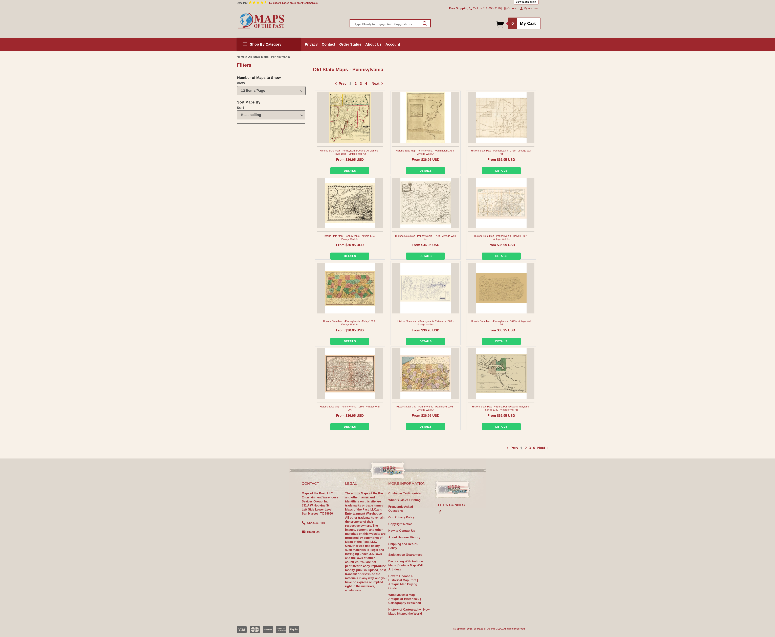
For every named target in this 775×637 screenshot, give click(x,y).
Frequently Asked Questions (400, 508)
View (241, 83)
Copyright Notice (400, 524)
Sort (240, 108)
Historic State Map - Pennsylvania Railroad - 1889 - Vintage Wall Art (425, 323)
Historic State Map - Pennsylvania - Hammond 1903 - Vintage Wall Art (425, 408)
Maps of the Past (486, 628)
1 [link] (350, 83)
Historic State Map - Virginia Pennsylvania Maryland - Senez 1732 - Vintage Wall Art (501, 408)
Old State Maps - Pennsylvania (269, 56)
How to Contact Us (401, 530)
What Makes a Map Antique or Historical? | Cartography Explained (404, 599)
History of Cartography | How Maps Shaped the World (409, 611)
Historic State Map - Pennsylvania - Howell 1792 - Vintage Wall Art (501, 238)
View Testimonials (526, 2)
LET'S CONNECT (452, 505)
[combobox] (390, 23)
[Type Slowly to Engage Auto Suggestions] (425, 23)
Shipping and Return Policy (403, 546)
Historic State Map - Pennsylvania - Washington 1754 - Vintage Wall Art (425, 152)
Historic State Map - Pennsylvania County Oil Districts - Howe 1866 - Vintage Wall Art (350, 152)
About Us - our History (404, 537)
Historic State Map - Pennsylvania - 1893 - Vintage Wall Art (501, 323)
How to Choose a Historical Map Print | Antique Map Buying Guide (403, 582)
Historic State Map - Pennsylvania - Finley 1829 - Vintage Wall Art (349, 323)
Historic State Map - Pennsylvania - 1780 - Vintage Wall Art (425, 238)
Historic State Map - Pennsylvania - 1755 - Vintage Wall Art (501, 152)
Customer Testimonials (404, 493)
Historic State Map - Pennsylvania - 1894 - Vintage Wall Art (349, 408)
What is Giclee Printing (404, 500)
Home (241, 56)
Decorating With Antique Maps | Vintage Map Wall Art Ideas (405, 565)
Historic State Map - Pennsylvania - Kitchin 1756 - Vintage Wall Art (350, 238)
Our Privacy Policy (401, 517)
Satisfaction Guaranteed (405, 554)
